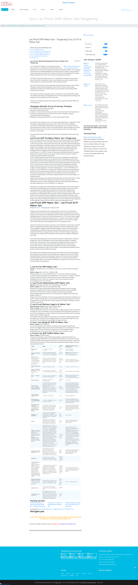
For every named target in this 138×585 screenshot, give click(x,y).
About (13, 9)
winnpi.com (58, 582)
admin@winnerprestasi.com (109, 564)
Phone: (101, 562)
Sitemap (71, 575)
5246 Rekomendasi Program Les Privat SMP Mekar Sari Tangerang (72, 504)
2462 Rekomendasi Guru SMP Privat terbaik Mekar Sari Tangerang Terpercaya (37, 504)
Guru (40, 152)
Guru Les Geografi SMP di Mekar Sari (39, 54)
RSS (77, 575)
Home (5, 9)
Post (34, 9)
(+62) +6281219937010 (107, 559)
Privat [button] (43, 9)
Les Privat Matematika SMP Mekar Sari (40, 51)
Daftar (9, 4)
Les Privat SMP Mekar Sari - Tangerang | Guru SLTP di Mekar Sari (55, 509)
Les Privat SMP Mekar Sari (37, 49)
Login (3, 4)
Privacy (90, 573)
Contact (61, 9)
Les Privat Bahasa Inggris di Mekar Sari (40, 53)
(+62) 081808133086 (108, 562)
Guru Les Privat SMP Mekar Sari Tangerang (63, 18)
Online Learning (24, 9)
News (52, 9)
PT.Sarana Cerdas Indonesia (88, 582)
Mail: (100, 564)
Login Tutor (64, 575)
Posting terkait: (34, 57)
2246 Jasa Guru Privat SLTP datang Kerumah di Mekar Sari (55, 504)
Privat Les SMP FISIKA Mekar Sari (39, 56)
